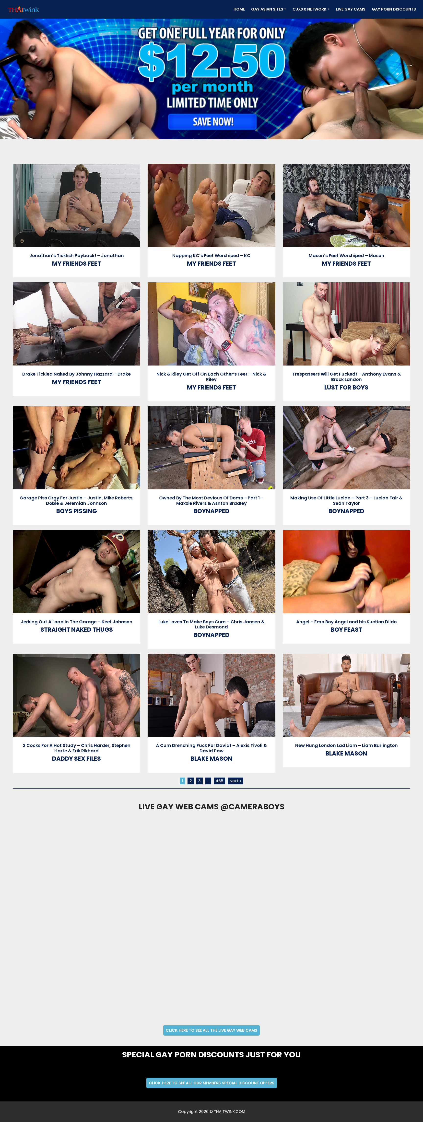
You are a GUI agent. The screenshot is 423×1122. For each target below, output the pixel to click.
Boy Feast (346, 630)
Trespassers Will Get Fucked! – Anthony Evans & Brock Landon (346, 376)
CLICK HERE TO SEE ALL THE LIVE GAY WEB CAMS (211, 1030)
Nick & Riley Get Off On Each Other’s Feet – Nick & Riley (211, 376)
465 (219, 781)
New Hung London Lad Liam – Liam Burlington (346, 745)
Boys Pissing (76, 511)
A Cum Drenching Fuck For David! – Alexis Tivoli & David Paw (211, 748)
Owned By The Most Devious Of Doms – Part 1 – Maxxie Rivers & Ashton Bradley (211, 500)
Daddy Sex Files (76, 759)
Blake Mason (211, 759)
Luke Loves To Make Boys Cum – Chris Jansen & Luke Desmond (211, 624)
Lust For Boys (346, 387)
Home (240, 9)
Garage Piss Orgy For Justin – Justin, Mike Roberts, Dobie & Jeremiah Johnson (77, 500)
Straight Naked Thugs (76, 630)
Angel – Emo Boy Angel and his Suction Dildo (346, 622)
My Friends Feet (76, 264)
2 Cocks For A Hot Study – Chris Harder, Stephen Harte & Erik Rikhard (76, 748)
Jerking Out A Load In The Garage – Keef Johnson (76, 622)
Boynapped (211, 511)
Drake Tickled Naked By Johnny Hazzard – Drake (76, 374)
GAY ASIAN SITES (267, 9)
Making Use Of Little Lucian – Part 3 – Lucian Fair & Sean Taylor (346, 500)
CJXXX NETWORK (310, 9)
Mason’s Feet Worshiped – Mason (346, 255)
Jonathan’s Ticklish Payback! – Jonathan (76, 255)
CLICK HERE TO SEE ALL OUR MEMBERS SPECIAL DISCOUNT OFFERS (211, 1083)
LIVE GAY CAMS (350, 9)
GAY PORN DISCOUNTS (394, 9)
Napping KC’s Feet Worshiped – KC (211, 255)
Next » (235, 781)
